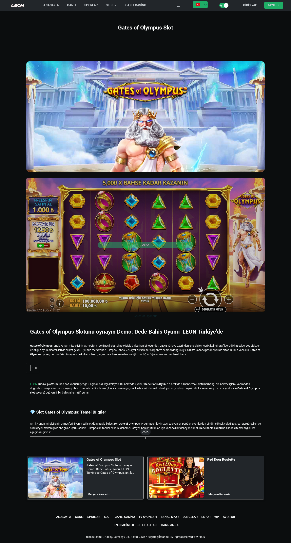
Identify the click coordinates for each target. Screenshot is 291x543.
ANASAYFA (51, 5)
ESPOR (205, 517)
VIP (216, 517)
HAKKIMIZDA (170, 525)
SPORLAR (91, 5)
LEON (33, 384)
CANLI (71, 5)
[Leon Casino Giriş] (18, 5)
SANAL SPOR (170, 517)
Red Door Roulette (221, 459)
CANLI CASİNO (135, 5)
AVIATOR (229, 517)
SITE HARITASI (147, 525)
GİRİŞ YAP (250, 5)
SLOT (109, 5)
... (178, 5)
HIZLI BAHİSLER (123, 525)
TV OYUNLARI (148, 517)
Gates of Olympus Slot (104, 459)
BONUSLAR (190, 517)
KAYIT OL (273, 5)
